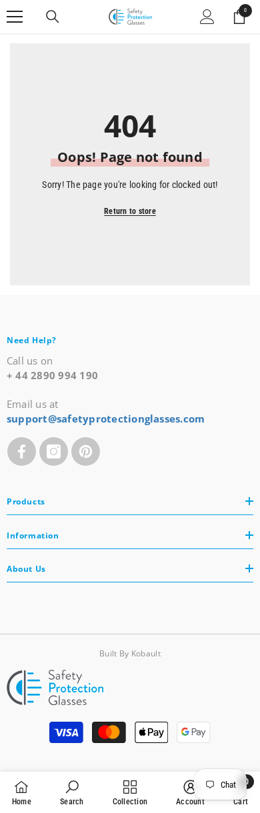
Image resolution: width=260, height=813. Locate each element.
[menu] (15, 17)
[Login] (207, 16)
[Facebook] (22, 451)
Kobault (146, 653)
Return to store (130, 211)
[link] (72, 792)
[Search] (53, 17)
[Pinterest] (86, 451)
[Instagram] (54, 451)
